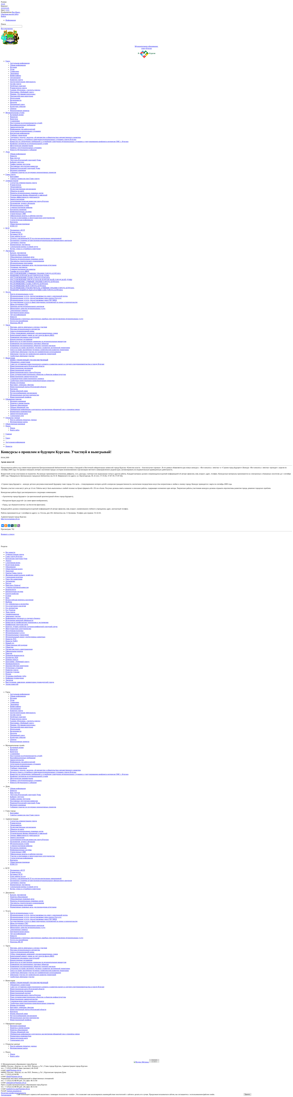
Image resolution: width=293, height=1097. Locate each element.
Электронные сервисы (19, 310)
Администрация (11, 181)
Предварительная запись (19, 313)
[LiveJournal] (12, 525)
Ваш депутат (15, 158)
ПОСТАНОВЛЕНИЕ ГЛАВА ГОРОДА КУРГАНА (30, 277)
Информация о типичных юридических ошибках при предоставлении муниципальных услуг (46, 319)
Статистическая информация (21, 220)
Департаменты (16, 187)
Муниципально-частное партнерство (24, 395)
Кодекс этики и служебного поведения (25, 249)
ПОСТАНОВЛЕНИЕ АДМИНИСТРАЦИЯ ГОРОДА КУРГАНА (35, 273)
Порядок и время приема (20, 403)
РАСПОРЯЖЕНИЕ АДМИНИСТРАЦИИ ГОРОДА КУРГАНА (34, 282)
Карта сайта (14, 430)
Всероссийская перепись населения (19, 600)
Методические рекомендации (21, 146)
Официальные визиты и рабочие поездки (26, 216)
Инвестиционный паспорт (20, 370)
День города (10, 612)
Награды (13, 102)
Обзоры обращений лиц (19, 407)
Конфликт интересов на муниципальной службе (29, 144)
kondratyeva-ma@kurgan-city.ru (18, 1089)
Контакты (14, 222)
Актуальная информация (20, 63)
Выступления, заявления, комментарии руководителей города (29, 682)
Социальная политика (14, 577)
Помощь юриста (11, 659)
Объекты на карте (17, 191)
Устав (12, 69)
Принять (247, 1094)
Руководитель (15, 232)
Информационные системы (21, 212)
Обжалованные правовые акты (22, 257)
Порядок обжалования (19, 255)
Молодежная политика (14, 631)
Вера (7, 598)
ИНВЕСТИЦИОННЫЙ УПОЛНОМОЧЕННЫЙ (29, 360)
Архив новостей (11, 684)
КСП (7, 228)
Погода (8, 583)
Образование (10, 567)
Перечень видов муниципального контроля (27, 306)
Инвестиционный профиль (20, 397)
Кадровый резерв (17, 115)
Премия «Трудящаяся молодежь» (23, 94)
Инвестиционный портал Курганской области (28, 387)
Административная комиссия (16, 587)
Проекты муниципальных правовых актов (26, 193)
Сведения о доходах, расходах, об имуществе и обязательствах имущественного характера (45, 137)
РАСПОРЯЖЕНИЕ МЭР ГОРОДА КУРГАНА (28, 286)
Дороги (8, 561)
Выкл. (17, 12)
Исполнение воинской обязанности (19, 620)
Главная (8, 434)
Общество (9, 647)
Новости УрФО (11, 641)
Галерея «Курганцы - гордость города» (25, 90)
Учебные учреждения (18, 135)
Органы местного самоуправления (19, 649)
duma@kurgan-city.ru (14, 1076)
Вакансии (14, 117)
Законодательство (17, 127)
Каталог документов (18, 253)
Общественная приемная (20, 224)
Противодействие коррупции (21, 96)
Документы (10, 251)
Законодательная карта (19, 414)
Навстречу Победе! (12, 585)
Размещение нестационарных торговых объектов (29, 343)
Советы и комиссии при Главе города (24, 179)
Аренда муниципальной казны (22, 331)
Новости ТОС (10, 639)
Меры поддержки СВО (19, 304)
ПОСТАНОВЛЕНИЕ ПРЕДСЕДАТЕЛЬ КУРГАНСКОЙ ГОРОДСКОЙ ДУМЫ (41, 280)
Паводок (8, 653)
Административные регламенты (22, 269)
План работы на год (18, 236)
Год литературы (11, 608)
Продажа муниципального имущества (25, 329)
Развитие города (16, 80)
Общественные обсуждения (16, 645)
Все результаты (7, 29)
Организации (15, 78)
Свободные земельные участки (22, 356)
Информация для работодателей (22, 129)
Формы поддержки (17, 383)
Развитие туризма (12, 672)
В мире (8, 596)
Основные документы (18, 267)
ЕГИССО (14, 226)
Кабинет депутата (17, 162)
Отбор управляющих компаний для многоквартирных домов (34, 333)
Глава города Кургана (13, 556)
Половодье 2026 (11, 657)
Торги (7, 325)
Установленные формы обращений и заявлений (28, 195)
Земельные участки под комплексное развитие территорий (33, 354)
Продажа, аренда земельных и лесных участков (28, 327)
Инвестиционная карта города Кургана (25, 372)
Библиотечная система (14, 591)
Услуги (8, 292)
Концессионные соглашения (21, 339)
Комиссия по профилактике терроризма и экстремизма (26, 622)
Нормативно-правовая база (20, 411)
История (13, 67)
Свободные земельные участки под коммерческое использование (35, 352)
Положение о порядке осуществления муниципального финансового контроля (41, 240)
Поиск (8, 426)
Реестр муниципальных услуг (21, 294)
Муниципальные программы (21, 263)
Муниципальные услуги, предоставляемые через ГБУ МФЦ (33, 300)
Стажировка (15, 121)
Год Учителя (10, 610)
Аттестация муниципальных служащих (25, 131)
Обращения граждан (13, 399)
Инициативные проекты (19, 111)
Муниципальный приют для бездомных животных (25, 637)
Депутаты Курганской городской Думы (25, 160)
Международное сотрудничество (18, 629)
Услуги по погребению (19, 321)
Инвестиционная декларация (21, 368)
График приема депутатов (20, 164)
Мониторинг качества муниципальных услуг (27, 308)
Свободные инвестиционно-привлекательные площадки (32, 381)
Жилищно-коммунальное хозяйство (19, 575)
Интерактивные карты (19, 422)
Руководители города (18, 88)
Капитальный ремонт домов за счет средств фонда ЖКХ (32, 335)
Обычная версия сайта (9, 14)
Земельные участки (13, 616)
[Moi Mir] (9, 525)
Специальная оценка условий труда (24, 247)
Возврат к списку (8, 534)
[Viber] (18, 525)
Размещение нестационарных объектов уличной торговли (33, 346)
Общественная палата (14, 569)
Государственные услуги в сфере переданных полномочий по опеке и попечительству (44, 302)
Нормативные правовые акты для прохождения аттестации (33, 265)
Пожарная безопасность (14, 655)
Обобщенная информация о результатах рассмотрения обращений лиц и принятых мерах (45, 409)
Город (7, 61)
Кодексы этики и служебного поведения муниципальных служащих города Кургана (43, 139)
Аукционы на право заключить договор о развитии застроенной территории (40, 348)
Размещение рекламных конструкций (24, 337)
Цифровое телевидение (14, 678)
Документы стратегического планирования (27, 261)
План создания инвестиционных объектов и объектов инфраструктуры (38, 374)
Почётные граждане (18, 86)
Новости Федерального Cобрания (23, 150)
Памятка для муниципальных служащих (26, 148)
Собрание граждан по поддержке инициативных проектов (33, 172)
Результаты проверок (18, 209)
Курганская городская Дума (16, 558)
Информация (10, 20)
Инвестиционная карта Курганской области (27, 366)
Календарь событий (18, 106)
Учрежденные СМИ (18, 214)
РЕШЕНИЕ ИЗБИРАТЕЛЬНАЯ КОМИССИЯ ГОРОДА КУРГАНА (36, 290)
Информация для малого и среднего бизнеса (22, 618)
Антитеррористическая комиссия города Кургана (29, 201)
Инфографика (15, 75)
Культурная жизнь (12, 565)
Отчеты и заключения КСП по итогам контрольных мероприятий (35, 238)
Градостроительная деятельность (23, 82)
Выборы (8, 602)
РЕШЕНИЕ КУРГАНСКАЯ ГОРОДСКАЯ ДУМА (29, 275)
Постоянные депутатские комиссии (24, 166)
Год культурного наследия (15, 606)
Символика (14, 71)
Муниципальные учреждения (17, 635)
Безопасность (10, 589)
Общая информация (18, 65)
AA (2, 8)
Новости (13, 156)
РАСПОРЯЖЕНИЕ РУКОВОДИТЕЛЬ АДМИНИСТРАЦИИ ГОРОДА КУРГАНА (42, 288)
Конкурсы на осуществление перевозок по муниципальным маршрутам (38, 341)
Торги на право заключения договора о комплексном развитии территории (39, 350)
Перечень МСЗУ (16, 323)
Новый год (9, 643)
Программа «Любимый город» (22, 92)
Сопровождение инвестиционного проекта (27, 378)
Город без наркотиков (13, 579)
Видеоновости (15, 100)
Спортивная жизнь (12, 563)
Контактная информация (19, 133)
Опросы (13, 108)
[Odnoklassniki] (5, 525)
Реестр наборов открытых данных (23, 420)
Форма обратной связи (19, 391)
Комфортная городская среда (16, 624)
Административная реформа (21, 207)
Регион (8, 674)
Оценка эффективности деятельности (24, 197)
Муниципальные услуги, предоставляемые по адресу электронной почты (39, 296)
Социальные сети (17, 416)
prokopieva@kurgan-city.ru (16, 1083)
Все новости (10, 552)
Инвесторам (10, 358)
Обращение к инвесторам (20, 362)
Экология (9, 680)
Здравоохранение (12, 614)
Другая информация (18, 315)
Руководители (15, 185)
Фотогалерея (15, 98)
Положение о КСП (17, 230)
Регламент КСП (16, 234)
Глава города (10, 174)
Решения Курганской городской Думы (25, 168)
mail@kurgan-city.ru (13, 1070)
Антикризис (10, 581)
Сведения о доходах (18, 242)
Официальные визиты (14, 651)
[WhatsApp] (15, 525)
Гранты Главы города (13, 573)
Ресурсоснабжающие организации (23, 393)
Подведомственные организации (23, 189)
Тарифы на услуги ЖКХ (19, 271)
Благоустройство (12, 594)
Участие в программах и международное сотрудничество (32, 218)
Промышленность (12, 664)
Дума (7, 152)
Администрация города (14, 554)
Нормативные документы (20, 245)
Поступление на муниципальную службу (26, 123)
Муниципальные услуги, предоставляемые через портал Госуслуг (36, 298)
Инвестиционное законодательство (24, 376)
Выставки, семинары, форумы (22, 385)
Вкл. (13, 12)
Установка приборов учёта (15, 676)
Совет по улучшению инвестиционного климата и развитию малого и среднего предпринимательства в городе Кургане (57, 364)
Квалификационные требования (22, 125)
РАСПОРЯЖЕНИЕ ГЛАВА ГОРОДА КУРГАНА (29, 284)
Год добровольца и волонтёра (17, 604)
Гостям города (15, 84)
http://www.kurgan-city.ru (10, 519)
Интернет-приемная (18, 170)
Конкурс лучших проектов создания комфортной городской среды (31, 627)
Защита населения (17, 199)
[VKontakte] (2, 525)
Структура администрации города (23, 183)
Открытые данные (12, 418)
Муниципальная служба (14, 113)
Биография (14, 176)
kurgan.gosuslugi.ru (14, 1091)
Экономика (14, 73)
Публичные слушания (14, 668)
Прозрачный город (17, 104)
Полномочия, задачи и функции (22, 203)
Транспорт (9, 571)
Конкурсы (14, 119)
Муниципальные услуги (15, 633)
